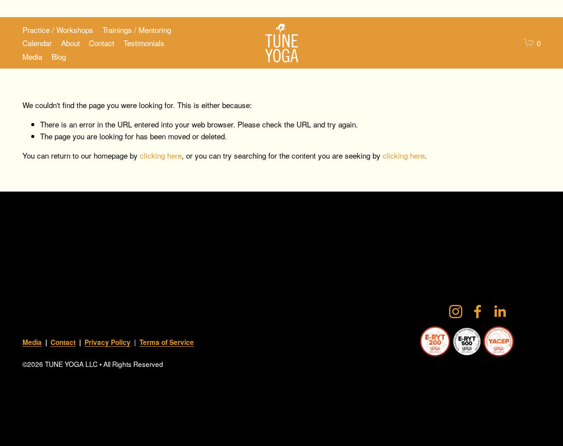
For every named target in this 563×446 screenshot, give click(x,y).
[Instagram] (456, 312)
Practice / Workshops (57, 29)
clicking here (161, 155)
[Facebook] (478, 312)
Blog (58, 56)
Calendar (37, 42)
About (70, 42)
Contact (101, 42)
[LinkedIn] (500, 312)
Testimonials (144, 42)
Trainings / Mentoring (136, 29)
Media (32, 56)
